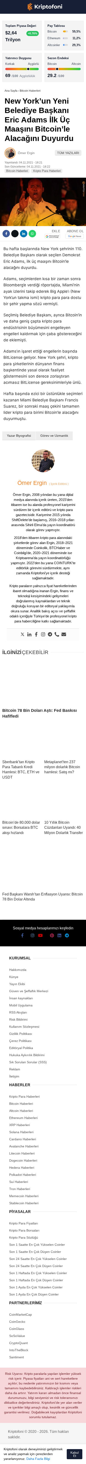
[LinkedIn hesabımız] (59, 1456)
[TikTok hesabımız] (43, 1456)
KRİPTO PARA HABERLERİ (26, 37)
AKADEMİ (14, 65)
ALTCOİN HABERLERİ (22, 56)
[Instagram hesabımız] (26, 1456)
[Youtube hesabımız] (34, 1456)
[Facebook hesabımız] (9, 1456)
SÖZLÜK (13, 75)
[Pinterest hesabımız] (51, 1456)
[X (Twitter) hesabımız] (17, 1456)
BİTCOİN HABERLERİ (22, 47)
